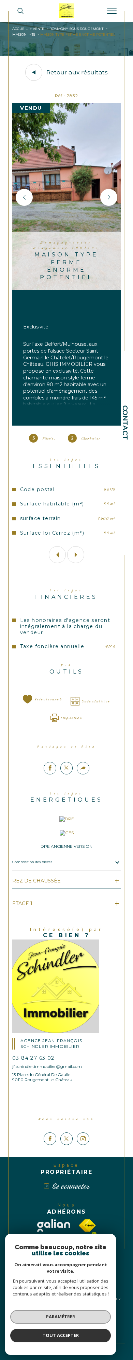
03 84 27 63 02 (33, 1058)
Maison (19, 34)
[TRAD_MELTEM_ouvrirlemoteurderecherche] (20, 10)
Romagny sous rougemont (76, 28)
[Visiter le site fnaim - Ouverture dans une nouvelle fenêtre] (87, 1225)
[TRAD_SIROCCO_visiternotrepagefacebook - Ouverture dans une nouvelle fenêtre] (50, 1138)
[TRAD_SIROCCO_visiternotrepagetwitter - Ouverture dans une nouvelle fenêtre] (66, 1138)
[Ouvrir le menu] (112, 11)
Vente (38, 28)
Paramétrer (60, 1316)
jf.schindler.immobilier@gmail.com (47, 1066)
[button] (24, 197)
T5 (33, 34)
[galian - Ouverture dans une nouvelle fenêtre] (53, 1225)
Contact (125, 422)
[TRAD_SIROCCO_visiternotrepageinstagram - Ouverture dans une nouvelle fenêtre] (83, 1138)
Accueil (20, 28)
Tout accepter (61, 1335)
